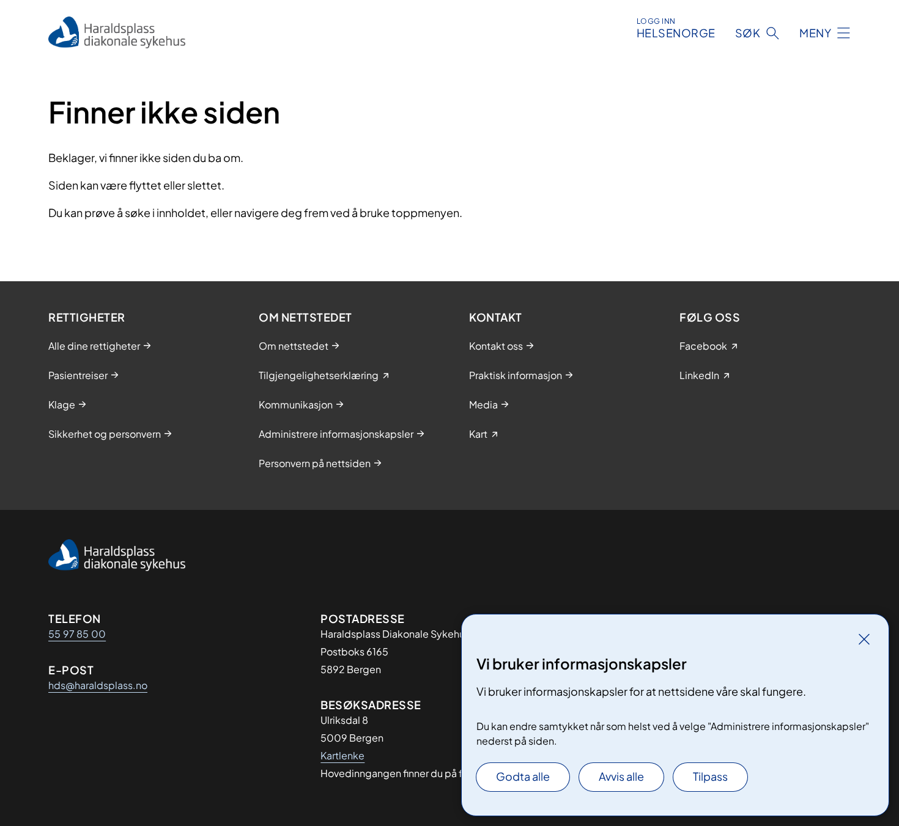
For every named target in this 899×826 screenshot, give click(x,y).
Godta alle (523, 776)
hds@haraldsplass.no (97, 685)
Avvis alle (621, 776)
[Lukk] (864, 639)
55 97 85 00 (77, 633)
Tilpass (710, 776)
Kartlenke (342, 755)
